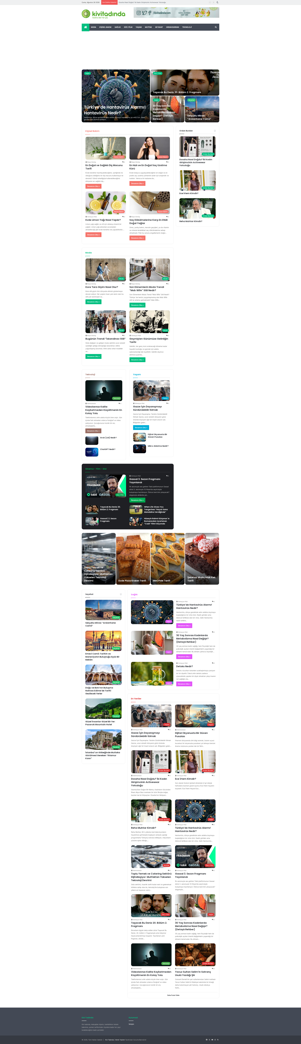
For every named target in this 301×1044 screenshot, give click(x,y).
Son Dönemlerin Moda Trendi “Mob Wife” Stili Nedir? (146, 288)
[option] (150, 95)
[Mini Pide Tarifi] (168, 559)
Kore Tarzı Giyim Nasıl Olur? (101, 287)
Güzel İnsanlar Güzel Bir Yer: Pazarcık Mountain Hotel (100, 723)
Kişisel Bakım (105, 27)
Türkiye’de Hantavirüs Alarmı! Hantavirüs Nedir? (115, 110)
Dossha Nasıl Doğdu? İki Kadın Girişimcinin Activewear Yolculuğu (195, 162)
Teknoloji (187, 27)
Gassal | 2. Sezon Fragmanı (108, 519)
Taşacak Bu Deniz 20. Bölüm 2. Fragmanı (177, 92)
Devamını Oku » (93, 186)
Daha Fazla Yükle (173, 995)
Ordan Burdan (172, 27)
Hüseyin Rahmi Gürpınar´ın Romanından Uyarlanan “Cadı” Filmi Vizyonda (156, 521)
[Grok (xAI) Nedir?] (91, 440)
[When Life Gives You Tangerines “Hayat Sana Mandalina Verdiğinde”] (135, 509)
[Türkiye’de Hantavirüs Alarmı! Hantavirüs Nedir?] (116, 95)
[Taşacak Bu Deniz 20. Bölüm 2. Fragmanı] (184, 82)
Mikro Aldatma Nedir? (158, 446)
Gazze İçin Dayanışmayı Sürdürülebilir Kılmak (147, 408)
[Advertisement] (150, 48)
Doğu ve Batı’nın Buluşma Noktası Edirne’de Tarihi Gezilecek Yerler (99, 690)
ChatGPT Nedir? (107, 449)
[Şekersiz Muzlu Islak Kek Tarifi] (202, 559)
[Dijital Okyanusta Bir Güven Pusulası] (139, 437)
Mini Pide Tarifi (161, 580)
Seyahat (159, 27)
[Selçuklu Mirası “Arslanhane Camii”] (202, 109)
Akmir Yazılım (120, 1040)
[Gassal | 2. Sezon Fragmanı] (91, 521)
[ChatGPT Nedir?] (91, 452)
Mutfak (148, 27)
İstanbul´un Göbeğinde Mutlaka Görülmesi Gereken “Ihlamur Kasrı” (102, 755)
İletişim (131, 1024)
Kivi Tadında (109, 1040)
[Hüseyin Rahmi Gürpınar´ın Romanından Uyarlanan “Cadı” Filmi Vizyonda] (135, 521)
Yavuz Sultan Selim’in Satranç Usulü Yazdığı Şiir (193, 973)
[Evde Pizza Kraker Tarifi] (133, 559)
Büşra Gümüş (91, 162)
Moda (93, 27)
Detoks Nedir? (184, 666)
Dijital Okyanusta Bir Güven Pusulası (157, 435)
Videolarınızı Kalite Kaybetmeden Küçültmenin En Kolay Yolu (103, 410)
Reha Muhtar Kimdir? (126, 2)
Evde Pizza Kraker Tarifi (132, 580)
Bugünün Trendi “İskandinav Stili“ (105, 338)
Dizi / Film (128, 27)
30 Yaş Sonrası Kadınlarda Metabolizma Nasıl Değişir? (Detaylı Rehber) (164, 112)
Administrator (91, 403)
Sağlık (118, 27)
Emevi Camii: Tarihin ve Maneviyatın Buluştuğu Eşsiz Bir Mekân (102, 656)
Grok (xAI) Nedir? (108, 437)
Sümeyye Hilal (92, 217)
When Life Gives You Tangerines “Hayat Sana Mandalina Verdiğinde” (156, 510)
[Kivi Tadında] (103, 14)
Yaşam (139, 27)
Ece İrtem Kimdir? (188, 193)
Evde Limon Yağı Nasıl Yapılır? (103, 220)
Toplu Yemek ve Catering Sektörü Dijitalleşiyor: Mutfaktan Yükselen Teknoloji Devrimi (98, 574)
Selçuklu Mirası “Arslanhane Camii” (199, 117)
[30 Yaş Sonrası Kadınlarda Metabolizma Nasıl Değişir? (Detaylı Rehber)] (167, 109)
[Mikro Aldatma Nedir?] (139, 448)
